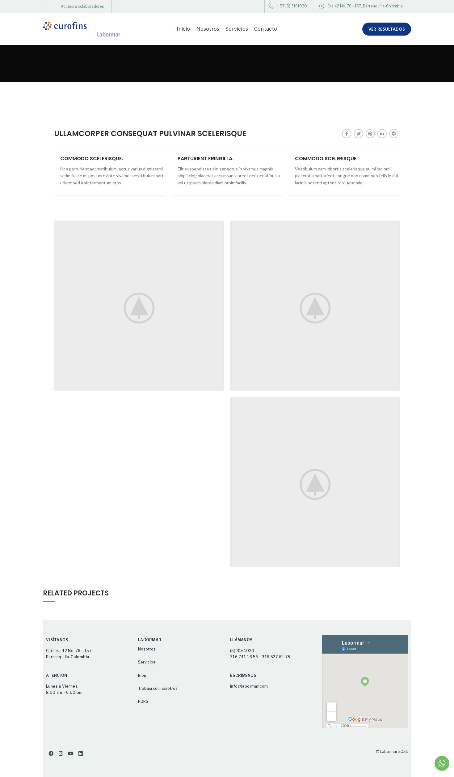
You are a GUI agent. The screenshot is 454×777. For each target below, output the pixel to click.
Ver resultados (386, 29)
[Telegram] (393, 133)
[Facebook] (346, 133)
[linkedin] (382, 133)
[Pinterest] (370, 133)
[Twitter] (358, 133)
